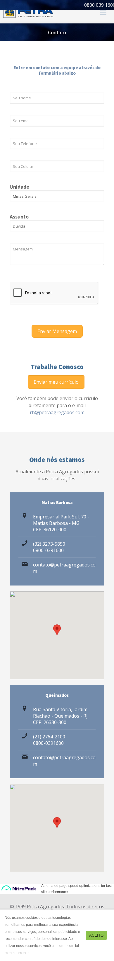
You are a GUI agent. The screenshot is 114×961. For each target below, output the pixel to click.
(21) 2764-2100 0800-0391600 (49, 739)
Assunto (19, 217)
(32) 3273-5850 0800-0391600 (49, 547)
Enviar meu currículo (56, 382)
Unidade (19, 187)
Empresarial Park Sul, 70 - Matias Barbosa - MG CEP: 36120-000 (61, 523)
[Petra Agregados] (28, 11)
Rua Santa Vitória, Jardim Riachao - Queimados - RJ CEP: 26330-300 (60, 716)
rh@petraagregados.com (57, 412)
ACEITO (96, 935)
